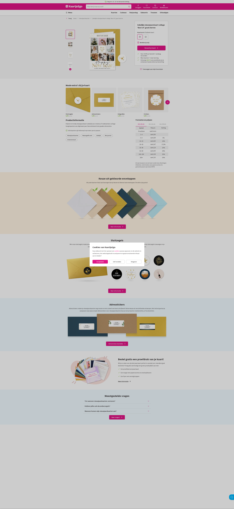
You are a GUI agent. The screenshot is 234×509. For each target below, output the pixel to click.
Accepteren (100, 262)
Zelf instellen (117, 262)
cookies (116, 251)
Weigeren (134, 262)
